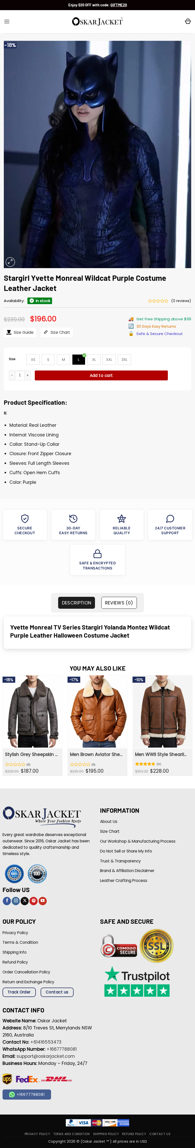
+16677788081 (61, 1049)
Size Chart (60, 332)
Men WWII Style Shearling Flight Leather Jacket (162, 754)
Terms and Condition (71, 1134)
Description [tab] (76, 603)
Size (12, 359)
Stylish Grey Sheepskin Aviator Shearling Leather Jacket (32, 754)
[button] (7, 21)
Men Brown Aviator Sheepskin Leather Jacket (97, 754)
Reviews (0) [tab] (119, 603)
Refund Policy (134, 1134)
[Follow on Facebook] (7, 901)
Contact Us (159, 1134)
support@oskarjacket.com (46, 1056)
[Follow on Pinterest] (33, 901)
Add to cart (101, 375)
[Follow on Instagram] (16, 901)
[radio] (33, 360)
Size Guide (23, 332)
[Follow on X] (25, 901)
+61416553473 (45, 1042)
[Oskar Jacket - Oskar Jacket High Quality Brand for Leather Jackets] (97, 21)
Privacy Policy (37, 1134)
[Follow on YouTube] (43, 901)
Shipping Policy (106, 1134)
